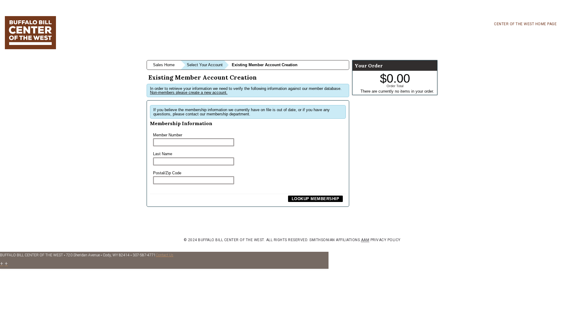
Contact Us (164, 255)
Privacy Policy (385, 240)
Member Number (167, 135)
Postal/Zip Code (167, 173)
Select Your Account (205, 65)
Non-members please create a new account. (189, 92)
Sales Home (164, 65)
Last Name (162, 154)
